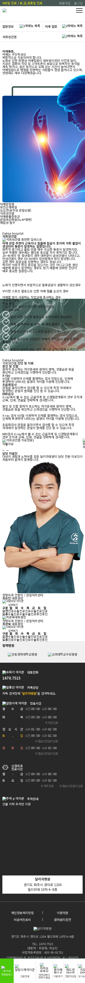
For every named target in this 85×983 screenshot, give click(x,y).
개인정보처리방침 (22, 913)
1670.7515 (11, 678)
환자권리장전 (62, 919)
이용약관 (62, 913)
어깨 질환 (51, 26)
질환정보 (8, 26)
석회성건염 (9, 37)
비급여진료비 (22, 919)
